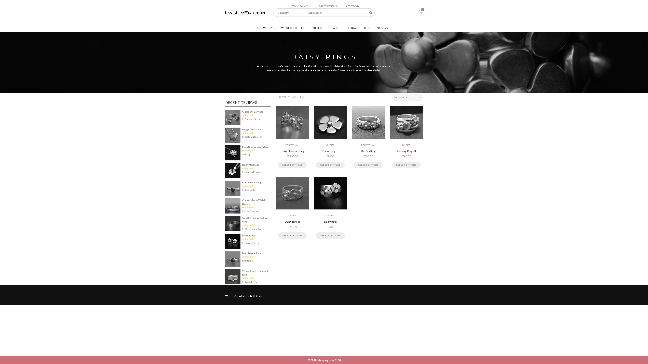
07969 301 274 (300, 5)
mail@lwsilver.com (328, 5)
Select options (292, 164)
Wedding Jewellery (292, 28)
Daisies (330, 145)
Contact (353, 28)
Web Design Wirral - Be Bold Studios (244, 296)
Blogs (367, 28)
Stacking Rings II (406, 151)
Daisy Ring (330, 221)
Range (335, 28)
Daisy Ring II (292, 221)
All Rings (318, 28)
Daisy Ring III (330, 151)
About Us (382, 28)
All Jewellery (265, 28)
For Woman (292, 145)
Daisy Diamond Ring (292, 151)
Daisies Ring (368, 151)
